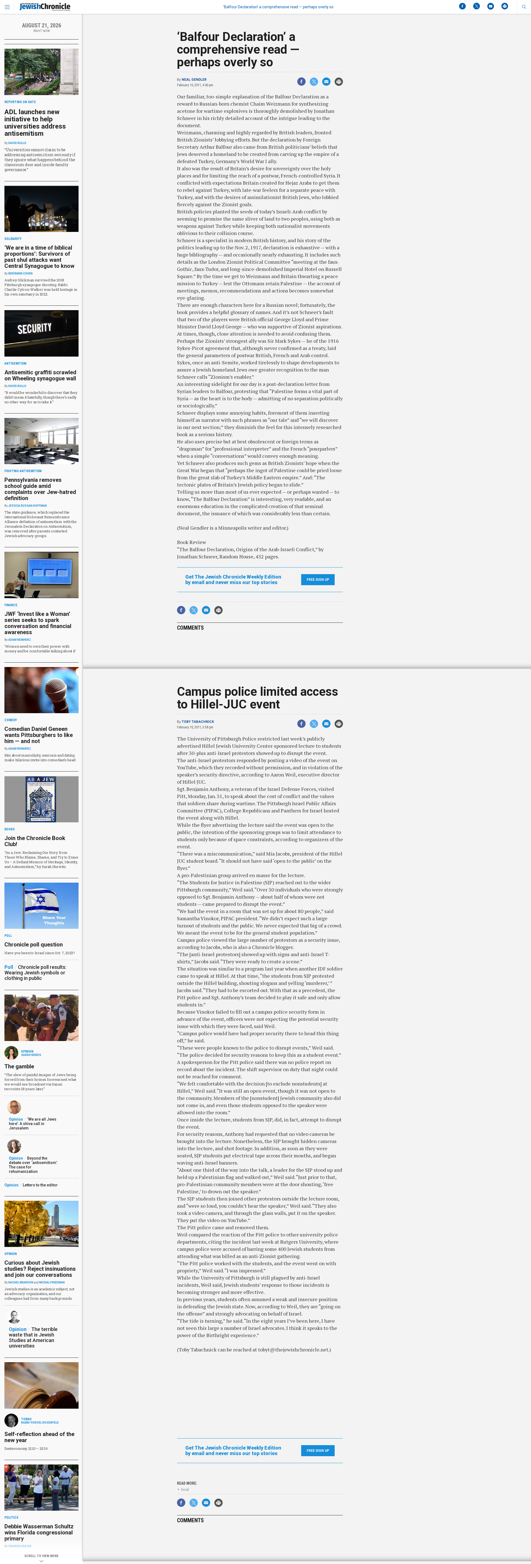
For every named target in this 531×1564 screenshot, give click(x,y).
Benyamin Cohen (20, 273)
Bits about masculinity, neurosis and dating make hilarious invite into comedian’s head (40, 757)
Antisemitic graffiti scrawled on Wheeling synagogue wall (40, 375)
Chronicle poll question (33, 944)
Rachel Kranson (20, 1282)
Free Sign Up (318, 580)
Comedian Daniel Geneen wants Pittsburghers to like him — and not (38, 735)
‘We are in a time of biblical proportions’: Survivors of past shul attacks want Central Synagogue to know (39, 256)
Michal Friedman (52, 1282)
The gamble (19, 1066)
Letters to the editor (40, 1185)
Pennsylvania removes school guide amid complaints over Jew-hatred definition (40, 489)
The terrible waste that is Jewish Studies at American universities (33, 1337)
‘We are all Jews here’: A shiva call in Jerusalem (32, 1123)
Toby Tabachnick (198, 722)
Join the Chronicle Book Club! (34, 841)
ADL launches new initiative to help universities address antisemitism (35, 122)
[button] (524, 7)
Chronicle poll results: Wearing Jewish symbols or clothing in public (35, 972)
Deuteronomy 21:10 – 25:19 (26, 1448)
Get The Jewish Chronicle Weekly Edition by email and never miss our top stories (233, 579)
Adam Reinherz (19, 639)
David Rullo (17, 143)
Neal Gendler (194, 80)
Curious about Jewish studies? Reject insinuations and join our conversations (40, 1268)
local (185, 1489)
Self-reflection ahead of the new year (39, 1437)
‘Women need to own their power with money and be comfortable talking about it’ (40, 648)
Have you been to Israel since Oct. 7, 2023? (39, 952)
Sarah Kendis (31, 1054)
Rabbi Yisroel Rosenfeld (40, 1422)
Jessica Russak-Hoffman (27, 505)
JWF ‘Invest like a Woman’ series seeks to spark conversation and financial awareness (37, 623)
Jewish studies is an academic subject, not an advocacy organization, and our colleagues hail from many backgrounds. (39, 1293)
